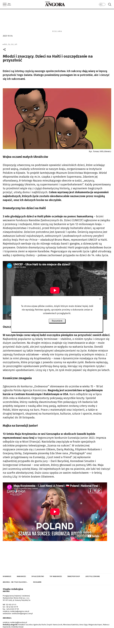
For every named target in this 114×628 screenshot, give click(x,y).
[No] (100, 298)
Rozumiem (57, 320)
